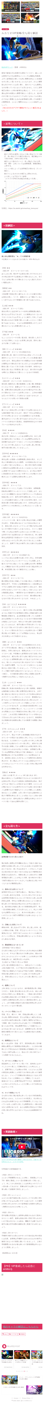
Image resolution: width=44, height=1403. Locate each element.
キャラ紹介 (5, 29)
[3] (30, 7)
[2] (30, 18)
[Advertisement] (22, 1299)
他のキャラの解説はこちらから (21, 1326)
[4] (11, 18)
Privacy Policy (26, 1398)
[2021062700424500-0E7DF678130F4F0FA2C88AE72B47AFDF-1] (22, 48)
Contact (16, 1398)
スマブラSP (13, 1334)
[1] (11, 7)
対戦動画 (22, 1334)
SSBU (5, 1334)
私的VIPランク (7, 67)
